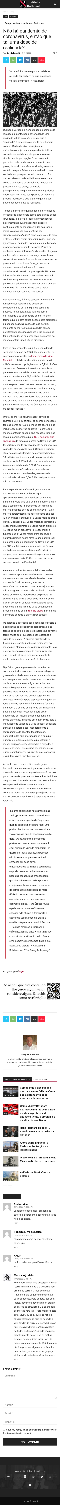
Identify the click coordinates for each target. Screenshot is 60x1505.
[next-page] (10, 1187)
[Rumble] (33, 1477)
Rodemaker (21, 1204)
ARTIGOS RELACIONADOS (17, 1079)
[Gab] (8, 1477)
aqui (21, 971)
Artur (17, 1256)
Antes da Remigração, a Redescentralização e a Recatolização (34, 1146)
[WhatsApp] (13, 60)
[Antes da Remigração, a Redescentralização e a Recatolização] (10, 1146)
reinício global (36, 610)
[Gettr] (41, 60)
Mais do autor (40, 1079)
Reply (16, 1223)
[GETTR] (17, 1477)
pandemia (13, 16)
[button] (5, 4)
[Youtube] (30, 1485)
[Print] (34, 60)
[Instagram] (25, 1477)
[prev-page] (5, 1187)
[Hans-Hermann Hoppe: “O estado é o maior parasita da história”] (10, 1131)
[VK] (27, 60)
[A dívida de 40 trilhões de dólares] (10, 1176)
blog (12, 11)
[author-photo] (30, 1050)
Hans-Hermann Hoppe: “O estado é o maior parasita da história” (37, 1131)
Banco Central (9, 1095)
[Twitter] (6, 60)
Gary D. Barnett (13, 53)
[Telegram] (20, 60)
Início (5, 11)
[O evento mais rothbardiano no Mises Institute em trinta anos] (10, 1161)
